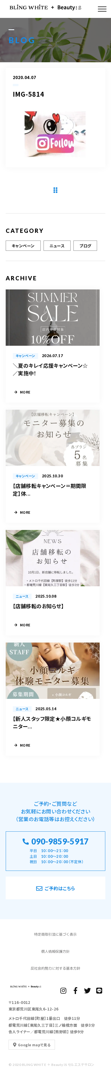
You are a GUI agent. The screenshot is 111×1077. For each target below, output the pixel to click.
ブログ (85, 245)
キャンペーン (23, 245)
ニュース (57, 245)
